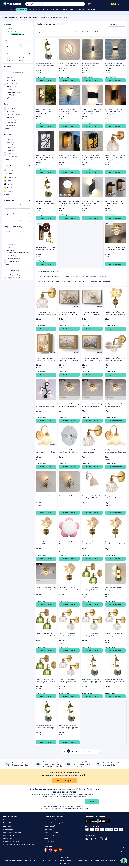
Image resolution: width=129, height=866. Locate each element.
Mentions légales (39, 860)
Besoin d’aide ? (8, 826)
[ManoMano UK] (50, 850)
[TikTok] (106, 838)
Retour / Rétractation (10, 823)
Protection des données (55, 860)
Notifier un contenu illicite (12, 832)
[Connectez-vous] (119, 4)
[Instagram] (101, 838)
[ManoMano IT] (45, 850)
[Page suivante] (97, 751)
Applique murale (33, 17)
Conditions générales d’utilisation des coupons (19, 844)
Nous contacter (8, 829)
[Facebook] (91, 838)
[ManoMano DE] (55, 850)
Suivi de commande (10, 820)
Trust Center (69, 860)
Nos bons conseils (50, 820)
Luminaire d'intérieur (21, 17)
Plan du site (28, 860)
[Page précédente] (64, 751)
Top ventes (47, 838)
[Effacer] (82, 4)
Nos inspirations (49, 835)
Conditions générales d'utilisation (87, 860)
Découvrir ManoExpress (52, 841)
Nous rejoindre (8, 838)
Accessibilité (64, 863)
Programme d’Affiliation (11, 841)
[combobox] (117, 24)
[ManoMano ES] (60, 850)
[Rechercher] (27, 3)
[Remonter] (123, 849)
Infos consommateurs (108, 860)
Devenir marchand (9, 835)
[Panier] (124, 4)
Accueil (4, 17)
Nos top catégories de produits (54, 823)
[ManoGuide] (124, 861)
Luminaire (11, 17)
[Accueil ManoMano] (12, 4)
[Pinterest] (96, 838)
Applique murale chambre (47, 17)
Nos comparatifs (49, 826)
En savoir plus (84, 808)
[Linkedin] (86, 838)
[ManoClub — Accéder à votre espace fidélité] (113, 4)
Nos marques (48, 829)
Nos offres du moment (51, 832)
